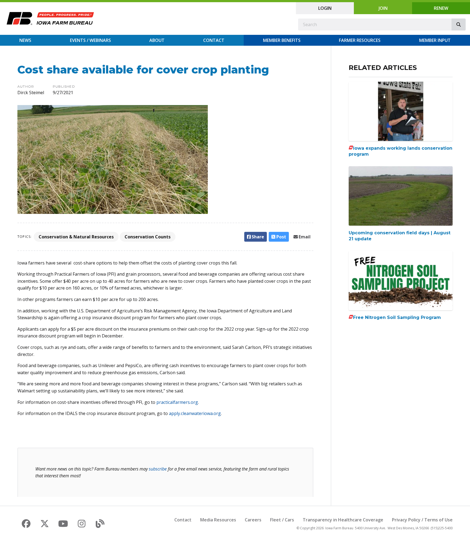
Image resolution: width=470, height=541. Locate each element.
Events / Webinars (90, 40)
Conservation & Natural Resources (76, 237)
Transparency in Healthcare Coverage (343, 520)
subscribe (158, 469)
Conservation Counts (148, 237)
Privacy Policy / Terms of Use (422, 520)
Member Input (435, 40)
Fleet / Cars (282, 520)
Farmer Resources (360, 40)
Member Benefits (282, 40)
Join (383, 8)
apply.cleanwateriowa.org (195, 413)
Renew (441, 8)
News (25, 40)
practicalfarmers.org (177, 402)
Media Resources (218, 520)
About (157, 40)
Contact (213, 40)
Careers (253, 520)
